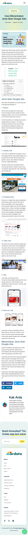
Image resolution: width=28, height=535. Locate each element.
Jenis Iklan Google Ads (9, 83)
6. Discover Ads (9, 93)
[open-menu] (23, 3)
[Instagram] (9, 521)
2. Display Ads (9, 86)
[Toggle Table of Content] (19, 81)
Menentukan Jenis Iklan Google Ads (12, 95)
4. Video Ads (9, 90)
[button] (7, 383)
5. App (7, 91)
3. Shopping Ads (9, 88)
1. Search (7, 85)
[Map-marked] (13, 521)
